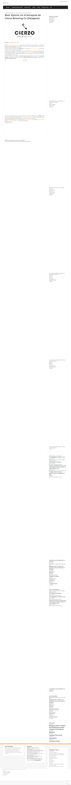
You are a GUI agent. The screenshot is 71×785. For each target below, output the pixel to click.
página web (17, 120)
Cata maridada (38, 749)
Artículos (50, 762)
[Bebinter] (52, 571)
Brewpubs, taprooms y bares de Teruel (56, 766)
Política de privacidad (6, 771)
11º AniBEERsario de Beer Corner (57, 457)
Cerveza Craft (35, 752)
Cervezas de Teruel (52, 765)
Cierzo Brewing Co (28, 52)
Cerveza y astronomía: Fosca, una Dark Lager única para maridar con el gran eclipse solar (57, 467)
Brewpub (34, 749)
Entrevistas (51, 760)
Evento (8, 12)
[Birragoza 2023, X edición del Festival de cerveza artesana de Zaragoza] (57, 565)
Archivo (38, 7)
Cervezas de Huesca (52, 755)
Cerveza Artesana (32, 750)
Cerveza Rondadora (40, 753)
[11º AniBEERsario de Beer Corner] (55, 455)
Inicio (6, 12)
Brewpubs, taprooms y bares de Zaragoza (56, 754)
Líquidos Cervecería (54, 576)
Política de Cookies (6, 772)
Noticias (34, 7)
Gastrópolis (52, 580)
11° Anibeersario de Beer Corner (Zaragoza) (56, 187)
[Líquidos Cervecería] (53, 575)
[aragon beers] (6, 2)
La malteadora (40, 756)
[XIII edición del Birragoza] (57, 460)
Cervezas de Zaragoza (53, 758)
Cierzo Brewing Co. (34, 48)
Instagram (9, 120)
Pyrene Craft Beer (30, 760)
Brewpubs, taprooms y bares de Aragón (56, 753)
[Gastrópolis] (52, 578)
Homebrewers (51, 761)
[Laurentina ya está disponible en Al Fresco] (57, 605)
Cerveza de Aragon (32, 753)
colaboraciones (37, 754)
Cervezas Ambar (53, 583)
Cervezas (8, 7)
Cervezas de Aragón (52, 752)
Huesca (35, 756)
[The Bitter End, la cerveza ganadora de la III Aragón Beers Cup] (57, 470)
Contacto (4, 775)
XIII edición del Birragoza (55, 462)
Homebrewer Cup (45, 7)
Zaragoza (37, 760)
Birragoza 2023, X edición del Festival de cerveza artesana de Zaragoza (57, 568)
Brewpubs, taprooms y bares (17, 7)
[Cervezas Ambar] (51, 582)
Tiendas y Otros (27, 7)
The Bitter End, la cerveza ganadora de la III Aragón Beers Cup (57, 473)
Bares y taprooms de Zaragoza (33, 748)
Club (51, 7)
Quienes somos (5, 773)
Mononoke (36, 757)
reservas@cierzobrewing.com (27, 117)
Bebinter (51, 572)
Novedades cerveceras (34, 759)
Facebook (39, 119)
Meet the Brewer (30, 757)
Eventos (30, 756)
